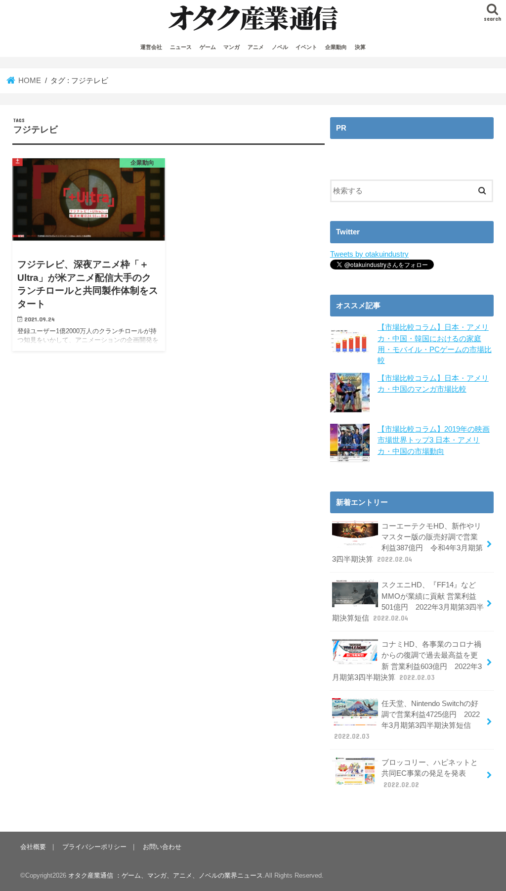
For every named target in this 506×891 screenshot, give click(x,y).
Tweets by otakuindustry (369, 254)
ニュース (181, 47)
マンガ (231, 47)
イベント (306, 47)
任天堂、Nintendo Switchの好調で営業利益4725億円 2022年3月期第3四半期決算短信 (407, 720)
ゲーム (208, 47)
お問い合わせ (162, 846)
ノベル (280, 47)
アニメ (256, 47)
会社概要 (33, 846)
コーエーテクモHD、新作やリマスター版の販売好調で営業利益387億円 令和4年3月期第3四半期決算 (407, 542)
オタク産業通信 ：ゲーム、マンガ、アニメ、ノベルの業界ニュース (165, 875)
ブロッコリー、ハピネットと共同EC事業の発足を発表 (429, 773)
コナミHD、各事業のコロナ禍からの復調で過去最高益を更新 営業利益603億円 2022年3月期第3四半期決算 (407, 660)
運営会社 (151, 47)
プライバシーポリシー (94, 846)
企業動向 (336, 47)
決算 (360, 47)
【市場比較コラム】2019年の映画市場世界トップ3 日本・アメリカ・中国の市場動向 (434, 440)
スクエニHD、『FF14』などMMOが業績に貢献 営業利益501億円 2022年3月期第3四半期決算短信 (408, 601)
